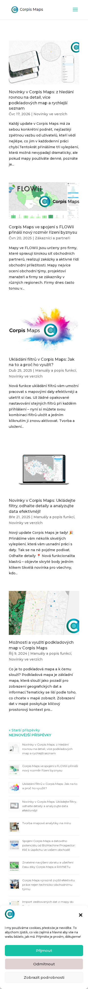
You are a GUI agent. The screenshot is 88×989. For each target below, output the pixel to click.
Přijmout (44, 950)
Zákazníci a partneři (52, 238)
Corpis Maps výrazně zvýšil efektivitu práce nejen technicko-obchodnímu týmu (48, 884)
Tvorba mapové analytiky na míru (46, 823)
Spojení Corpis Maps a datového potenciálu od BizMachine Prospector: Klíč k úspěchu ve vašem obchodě (49, 845)
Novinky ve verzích (50, 114)
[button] (80, 915)
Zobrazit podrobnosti (44, 977)
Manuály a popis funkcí (55, 370)
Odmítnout (44, 964)
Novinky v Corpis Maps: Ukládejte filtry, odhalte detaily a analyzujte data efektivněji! (42, 506)
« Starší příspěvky (24, 730)
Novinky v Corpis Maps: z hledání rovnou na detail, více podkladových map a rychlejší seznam (47, 749)
